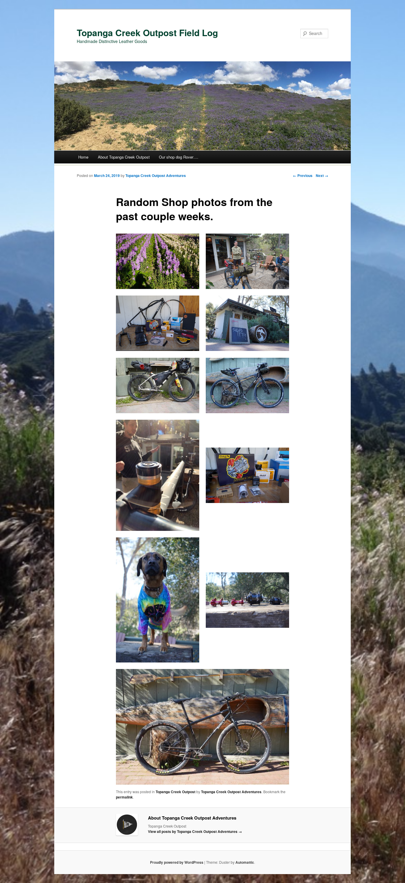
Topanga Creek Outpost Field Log (147, 32)
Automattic (244, 862)
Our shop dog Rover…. (178, 157)
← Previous (302, 175)
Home (83, 157)
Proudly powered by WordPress (176, 862)
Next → (322, 175)
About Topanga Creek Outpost (124, 157)
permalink (124, 797)
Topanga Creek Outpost (175, 791)
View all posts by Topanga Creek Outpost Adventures (195, 831)
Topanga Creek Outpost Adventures (155, 175)
